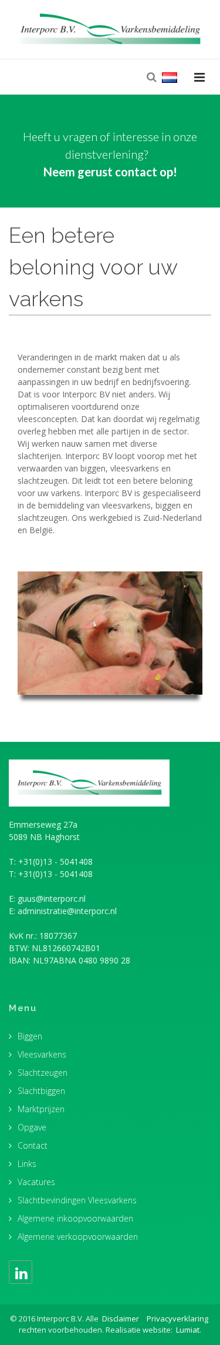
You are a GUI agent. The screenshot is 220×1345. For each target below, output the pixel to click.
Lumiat (187, 1329)
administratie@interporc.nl (67, 910)
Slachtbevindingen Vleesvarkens (77, 1200)
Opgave (32, 1127)
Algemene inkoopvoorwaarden (75, 1218)
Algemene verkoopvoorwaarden (78, 1236)
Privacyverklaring (177, 1318)
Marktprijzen (41, 1109)
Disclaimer (120, 1318)
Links (27, 1163)
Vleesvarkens (42, 1054)
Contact (33, 1145)
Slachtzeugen (42, 1072)
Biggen (30, 1036)
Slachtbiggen (41, 1090)
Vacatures (36, 1181)
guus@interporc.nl (52, 898)
